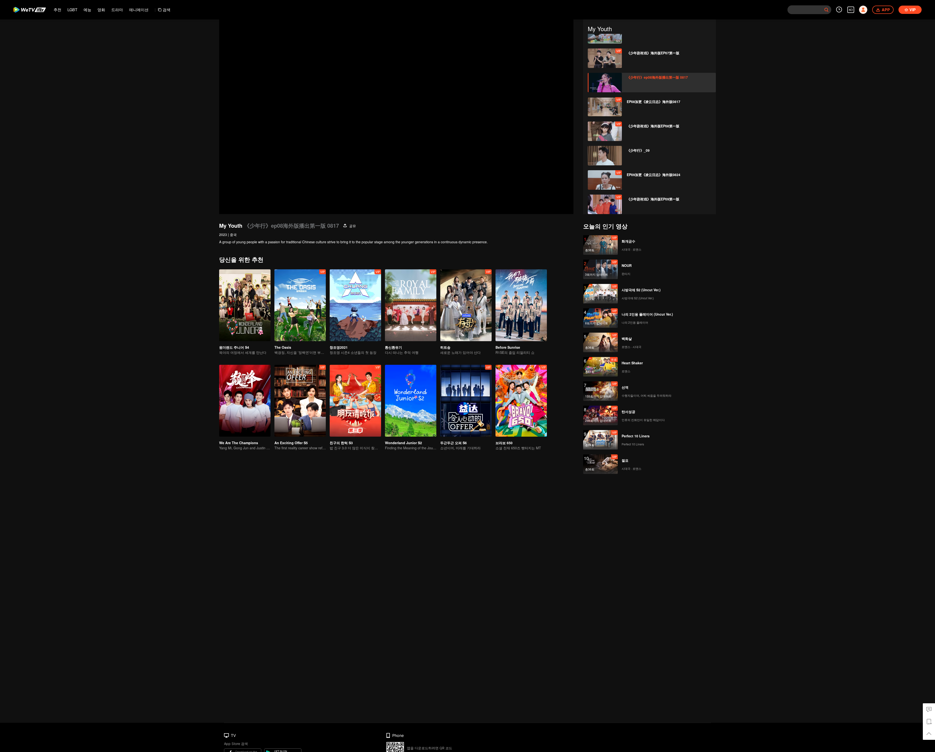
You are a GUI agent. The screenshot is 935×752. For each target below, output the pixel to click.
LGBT (72, 9)
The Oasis (282, 347)
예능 (87, 9)
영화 (101, 9)
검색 (166, 9)
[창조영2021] (355, 305)
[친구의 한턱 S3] (355, 401)
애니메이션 (139, 9)
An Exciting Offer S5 (291, 442)
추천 (57, 9)
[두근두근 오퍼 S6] (466, 401)
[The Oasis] (300, 305)
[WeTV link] (29, 10)
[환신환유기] (410, 305)
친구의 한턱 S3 (341, 442)
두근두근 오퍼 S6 (453, 442)
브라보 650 (504, 442)
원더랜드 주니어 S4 (234, 347)
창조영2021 (339, 347)
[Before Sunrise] (521, 305)
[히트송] (466, 305)
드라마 (117, 9)
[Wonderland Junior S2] (410, 401)
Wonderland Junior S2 (403, 442)
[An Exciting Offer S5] (300, 401)
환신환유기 (393, 347)
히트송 (445, 347)
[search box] (826, 10)
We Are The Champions (238, 442)
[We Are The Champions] (245, 401)
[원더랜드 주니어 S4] (245, 305)
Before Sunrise (508, 347)
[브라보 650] (521, 401)
